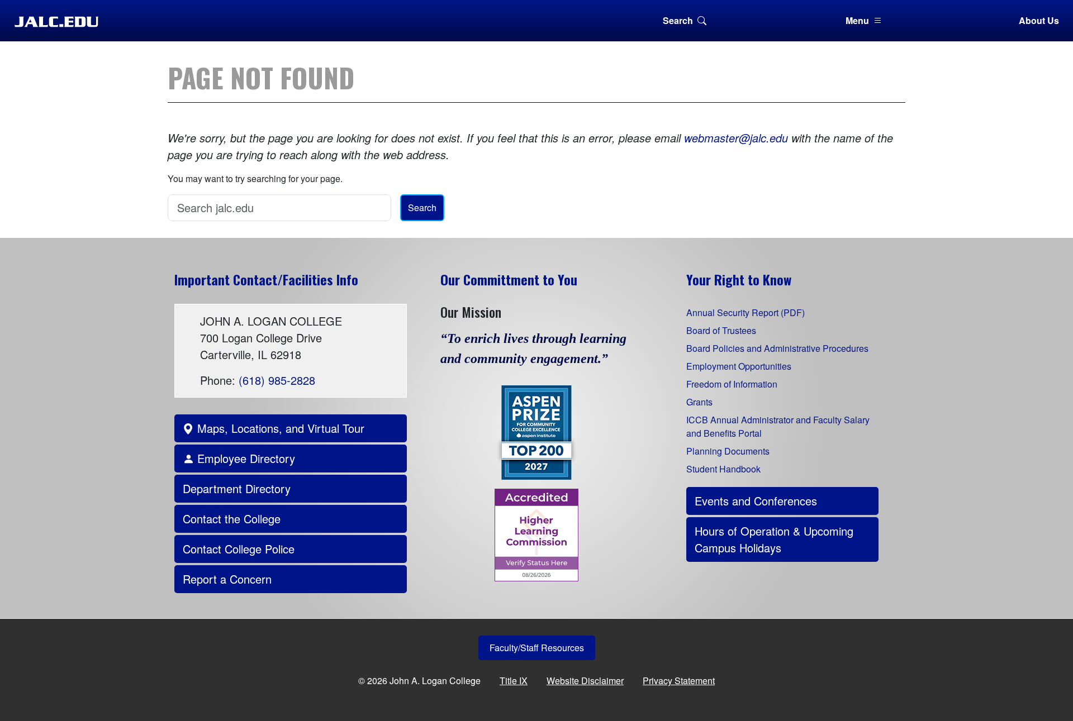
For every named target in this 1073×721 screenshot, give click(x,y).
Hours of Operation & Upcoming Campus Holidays (774, 539)
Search (678, 20)
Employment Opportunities (738, 366)
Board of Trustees (721, 330)
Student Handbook (723, 468)
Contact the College (232, 518)
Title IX (514, 680)
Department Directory (237, 488)
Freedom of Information (731, 384)
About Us (1039, 20)
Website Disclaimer (585, 680)
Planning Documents (728, 451)
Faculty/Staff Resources (537, 647)
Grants (699, 401)
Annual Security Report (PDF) (745, 312)
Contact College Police (239, 549)
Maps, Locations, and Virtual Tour (279, 428)
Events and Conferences (756, 501)
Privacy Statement (679, 680)
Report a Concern (227, 579)
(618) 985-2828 (277, 380)
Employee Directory (244, 458)
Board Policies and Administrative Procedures (777, 348)
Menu (857, 20)
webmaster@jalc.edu (736, 138)
